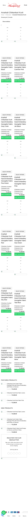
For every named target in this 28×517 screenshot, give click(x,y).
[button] (3, 513)
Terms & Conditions (6, 490)
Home (2, 14)
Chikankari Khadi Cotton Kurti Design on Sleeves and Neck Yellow (16, 429)
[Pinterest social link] (14, 1)
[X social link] (12, 1)
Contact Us (4, 493)
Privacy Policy (4, 485)
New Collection (5, 500)
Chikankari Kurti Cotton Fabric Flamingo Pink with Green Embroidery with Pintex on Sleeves (16, 385)
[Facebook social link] (10, 1)
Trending (3, 508)
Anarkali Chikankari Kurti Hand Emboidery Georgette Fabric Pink (20, 181)
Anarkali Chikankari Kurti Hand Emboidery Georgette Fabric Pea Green (7, 178)
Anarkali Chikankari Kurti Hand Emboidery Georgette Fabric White (7, 355)
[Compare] (3, 55)
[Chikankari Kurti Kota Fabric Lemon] (3, 394)
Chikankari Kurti (5, 76)
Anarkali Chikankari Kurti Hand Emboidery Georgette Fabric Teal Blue (20, 298)
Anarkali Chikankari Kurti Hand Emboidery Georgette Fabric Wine (20, 355)
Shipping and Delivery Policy (8, 496)
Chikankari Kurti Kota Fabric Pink (15, 400)
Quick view (7, 55)
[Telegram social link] (18, 1)
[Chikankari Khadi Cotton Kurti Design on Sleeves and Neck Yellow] (3, 430)
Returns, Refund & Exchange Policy (10, 487)
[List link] (14, 478)
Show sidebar (6, 21)
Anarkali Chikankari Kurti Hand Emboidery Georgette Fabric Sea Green (20, 238)
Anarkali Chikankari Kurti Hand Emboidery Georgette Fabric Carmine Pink (20, 65)
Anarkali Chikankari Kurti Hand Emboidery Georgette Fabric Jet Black (20, 122)
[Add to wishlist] (10, 55)
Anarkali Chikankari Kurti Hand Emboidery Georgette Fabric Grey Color (7, 122)
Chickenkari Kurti (5, 503)
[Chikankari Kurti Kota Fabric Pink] (3, 402)
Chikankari (8, 14)
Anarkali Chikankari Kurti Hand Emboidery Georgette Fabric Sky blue (7, 295)
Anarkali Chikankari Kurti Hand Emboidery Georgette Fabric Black (7, 65)
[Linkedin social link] (16, 1)
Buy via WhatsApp (6, 80)
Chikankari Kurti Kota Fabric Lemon (16, 393)
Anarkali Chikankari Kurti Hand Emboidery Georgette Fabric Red (7, 238)
